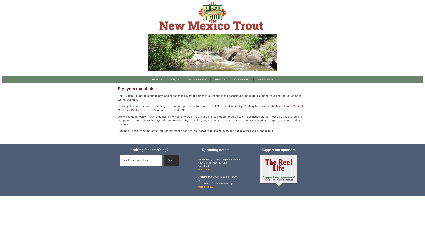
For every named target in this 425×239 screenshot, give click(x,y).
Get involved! (195, 79)
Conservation (241, 79)
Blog (173, 79)
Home (155, 79)
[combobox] (141, 160)
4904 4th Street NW (143, 110)
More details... (205, 169)
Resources (264, 79)
